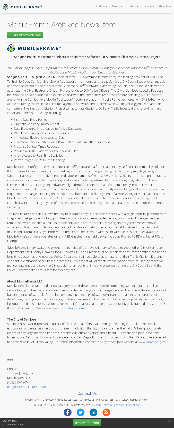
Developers (118, 6)
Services (147, 6)
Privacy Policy (133, 404)
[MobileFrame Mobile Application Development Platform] (22, 6)
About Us (164, 6)
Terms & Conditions (113, 404)
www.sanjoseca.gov (152, 342)
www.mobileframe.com (68, 308)
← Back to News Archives (25, 35)
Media (133, 6)
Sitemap (96, 404)
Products (100, 6)
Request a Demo (87, 423)
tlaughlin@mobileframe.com (26, 387)
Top (169, 421)
